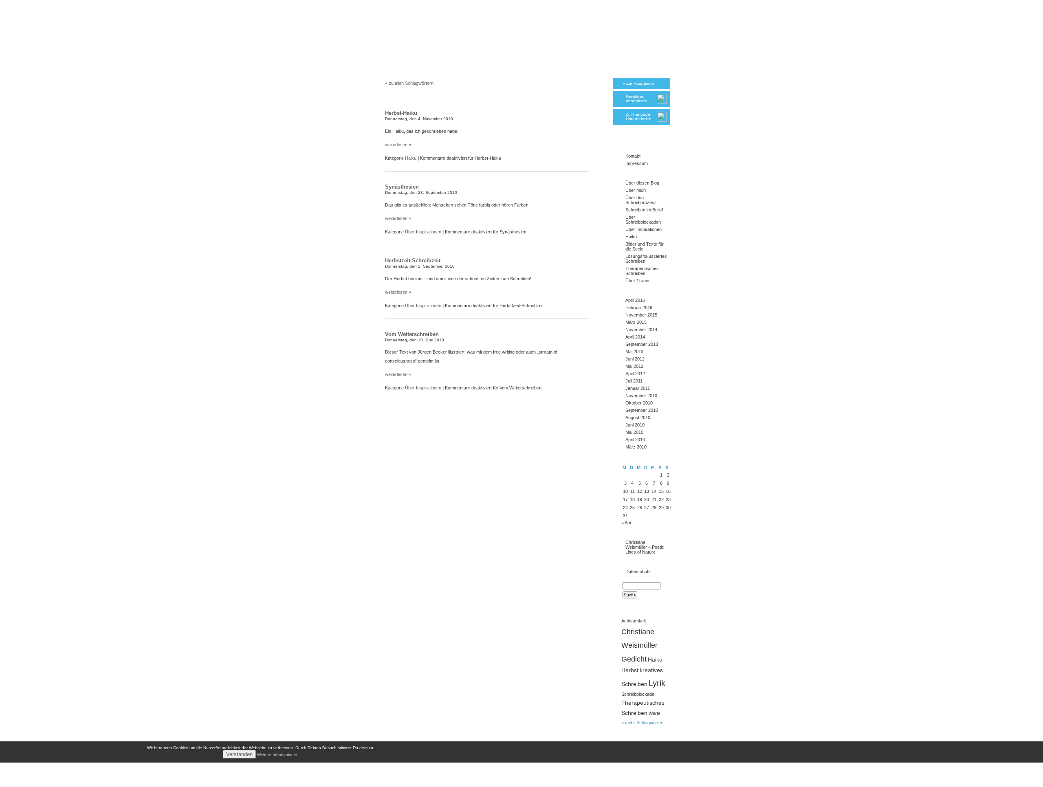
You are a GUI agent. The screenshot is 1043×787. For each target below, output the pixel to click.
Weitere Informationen (278, 754)
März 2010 (636, 446)
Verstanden (239, 754)
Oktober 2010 (639, 402)
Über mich (635, 190)
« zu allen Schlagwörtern (409, 83)
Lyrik (657, 683)
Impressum (636, 163)
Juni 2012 (635, 358)
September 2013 (641, 344)
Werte (654, 713)
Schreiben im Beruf (644, 209)
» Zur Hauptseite (638, 83)
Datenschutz (638, 571)
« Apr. (626, 522)
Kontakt (632, 156)
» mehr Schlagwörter (641, 722)
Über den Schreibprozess (641, 200)
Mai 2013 (634, 351)
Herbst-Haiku (401, 113)
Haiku (410, 158)
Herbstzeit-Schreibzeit (412, 260)
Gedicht (634, 659)
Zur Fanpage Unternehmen (638, 116)
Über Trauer (637, 280)
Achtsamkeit (633, 620)
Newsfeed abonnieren (636, 98)
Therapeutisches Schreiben (642, 271)
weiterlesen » (398, 144)
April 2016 (635, 300)
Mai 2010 (634, 432)
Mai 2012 (634, 366)
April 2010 (635, 439)
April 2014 (635, 336)
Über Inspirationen (423, 231)
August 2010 (637, 417)
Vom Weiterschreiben (412, 334)
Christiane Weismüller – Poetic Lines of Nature (644, 547)
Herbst (629, 670)
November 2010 (641, 395)
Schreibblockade (637, 694)
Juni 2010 (635, 424)
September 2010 (641, 410)
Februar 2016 (638, 307)
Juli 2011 (634, 380)
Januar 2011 (637, 388)
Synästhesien (402, 187)
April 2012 (635, 373)
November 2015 (641, 314)
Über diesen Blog (642, 182)
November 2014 (641, 329)
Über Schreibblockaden (643, 219)
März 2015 (636, 322)
